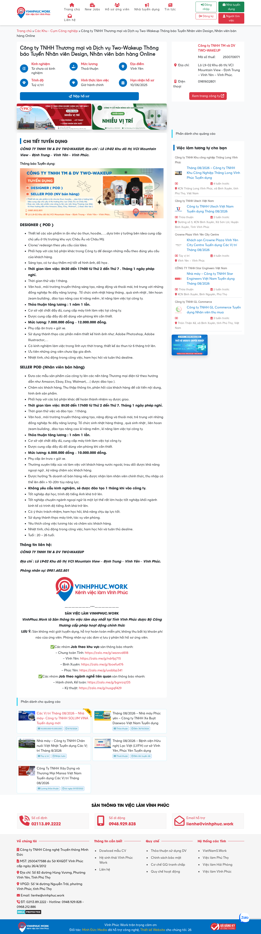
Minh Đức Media (94, 930)
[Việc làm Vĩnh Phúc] (34, 12)
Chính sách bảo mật (166, 858)
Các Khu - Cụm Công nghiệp (56, 31)
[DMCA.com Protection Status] (29, 912)
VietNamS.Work (215, 851)
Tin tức (170, 9)
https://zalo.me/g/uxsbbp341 (100, 670)
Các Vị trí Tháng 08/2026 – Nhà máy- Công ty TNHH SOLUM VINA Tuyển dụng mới (62, 718)
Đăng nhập (207, 7)
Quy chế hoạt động (165, 871)
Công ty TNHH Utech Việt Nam (194, 201)
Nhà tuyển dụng (147, 9)
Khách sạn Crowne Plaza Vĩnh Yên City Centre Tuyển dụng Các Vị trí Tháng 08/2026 (212, 245)
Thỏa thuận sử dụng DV (169, 851)
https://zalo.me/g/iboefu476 (102, 664)
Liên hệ (70, 20)
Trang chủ (72, 9)
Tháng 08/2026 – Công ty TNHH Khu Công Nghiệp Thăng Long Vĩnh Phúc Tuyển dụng (213, 173)
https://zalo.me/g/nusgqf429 (100, 688)
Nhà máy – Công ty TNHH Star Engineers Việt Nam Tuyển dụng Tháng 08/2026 (211, 278)
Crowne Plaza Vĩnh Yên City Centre (197, 234)
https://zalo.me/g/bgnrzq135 (108, 682)
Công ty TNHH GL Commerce (193, 302)
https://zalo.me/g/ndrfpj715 (100, 658)
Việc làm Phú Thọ (216, 858)
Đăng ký (207, 16)
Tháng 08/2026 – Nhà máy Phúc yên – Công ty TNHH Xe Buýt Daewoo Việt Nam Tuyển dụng (137, 718)
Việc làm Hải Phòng (217, 865)
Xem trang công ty (206, 96)
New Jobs (92, 9)
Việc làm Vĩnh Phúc (217, 871)
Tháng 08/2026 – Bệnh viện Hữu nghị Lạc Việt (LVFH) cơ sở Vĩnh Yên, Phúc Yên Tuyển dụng (137, 746)
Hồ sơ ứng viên (117, 9)
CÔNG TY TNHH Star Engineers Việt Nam (201, 268)
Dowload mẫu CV (112, 851)
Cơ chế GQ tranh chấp (168, 865)
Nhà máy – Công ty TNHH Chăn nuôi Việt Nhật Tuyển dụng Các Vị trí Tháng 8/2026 (62, 746)
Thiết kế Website (152, 930)
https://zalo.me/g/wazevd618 (106, 653)
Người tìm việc (232, 18)
